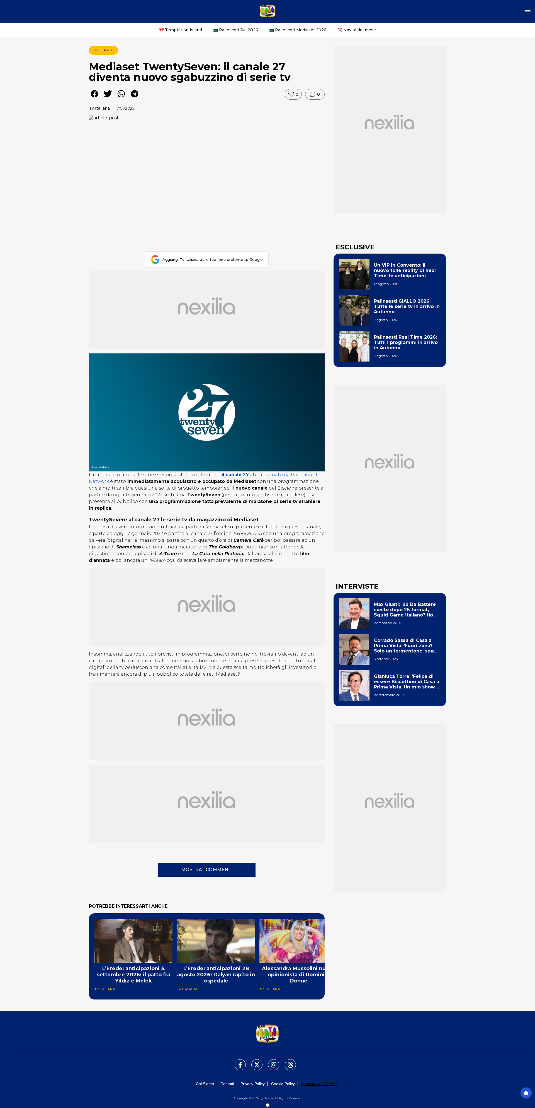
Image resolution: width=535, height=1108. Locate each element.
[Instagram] (270, 1061)
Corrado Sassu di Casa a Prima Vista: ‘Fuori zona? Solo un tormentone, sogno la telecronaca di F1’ (407, 646)
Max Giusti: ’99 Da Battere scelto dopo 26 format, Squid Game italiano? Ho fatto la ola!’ (405, 610)
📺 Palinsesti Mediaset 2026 (297, 29)
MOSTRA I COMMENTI (207, 869)
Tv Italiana (99, 108)
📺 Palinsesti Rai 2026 (235, 29)
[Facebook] (237, 1061)
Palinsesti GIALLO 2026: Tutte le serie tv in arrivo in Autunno (407, 306)
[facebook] (94, 97)
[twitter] (107, 97)
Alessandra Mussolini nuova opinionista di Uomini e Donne (298, 974)
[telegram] (134, 97)
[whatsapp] (121, 97)
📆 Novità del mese (356, 29)
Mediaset (103, 50)
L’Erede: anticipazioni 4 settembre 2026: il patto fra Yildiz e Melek (133, 974)
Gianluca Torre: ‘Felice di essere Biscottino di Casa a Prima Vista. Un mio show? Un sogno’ (406, 682)
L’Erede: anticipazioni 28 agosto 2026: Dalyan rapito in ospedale (216, 974)
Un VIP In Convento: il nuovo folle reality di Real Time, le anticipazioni (405, 270)
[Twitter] (253, 1061)
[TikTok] (287, 1061)
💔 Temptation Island (180, 29)
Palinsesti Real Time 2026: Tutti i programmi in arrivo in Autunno (406, 342)
